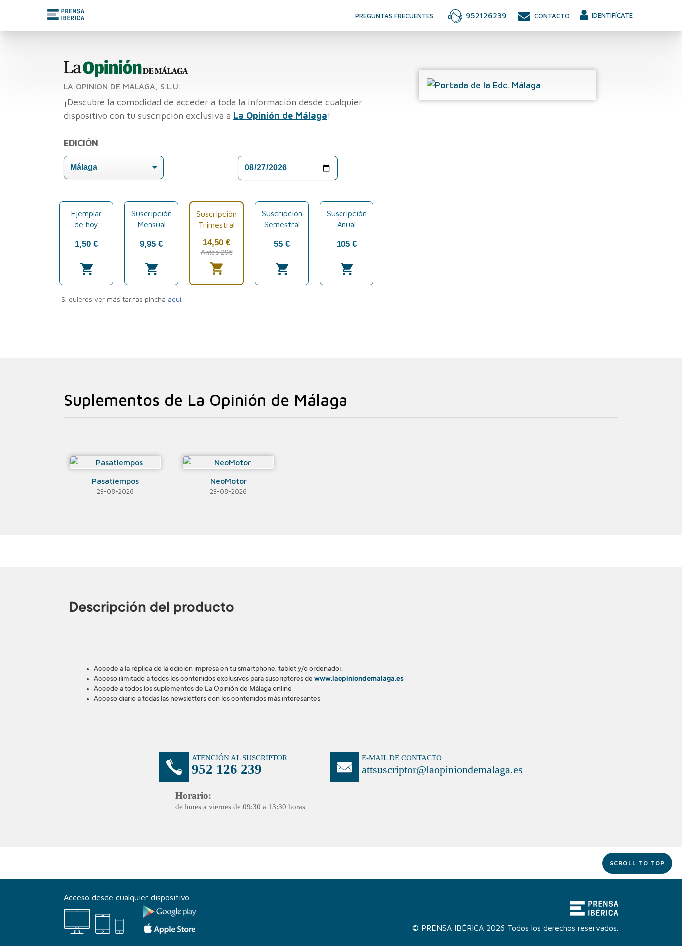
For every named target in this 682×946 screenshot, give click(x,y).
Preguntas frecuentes (394, 16)
